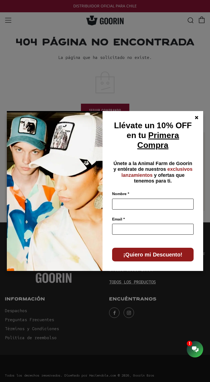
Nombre (120, 194)
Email (118, 219)
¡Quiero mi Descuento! (152, 255)
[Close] (196, 117)
